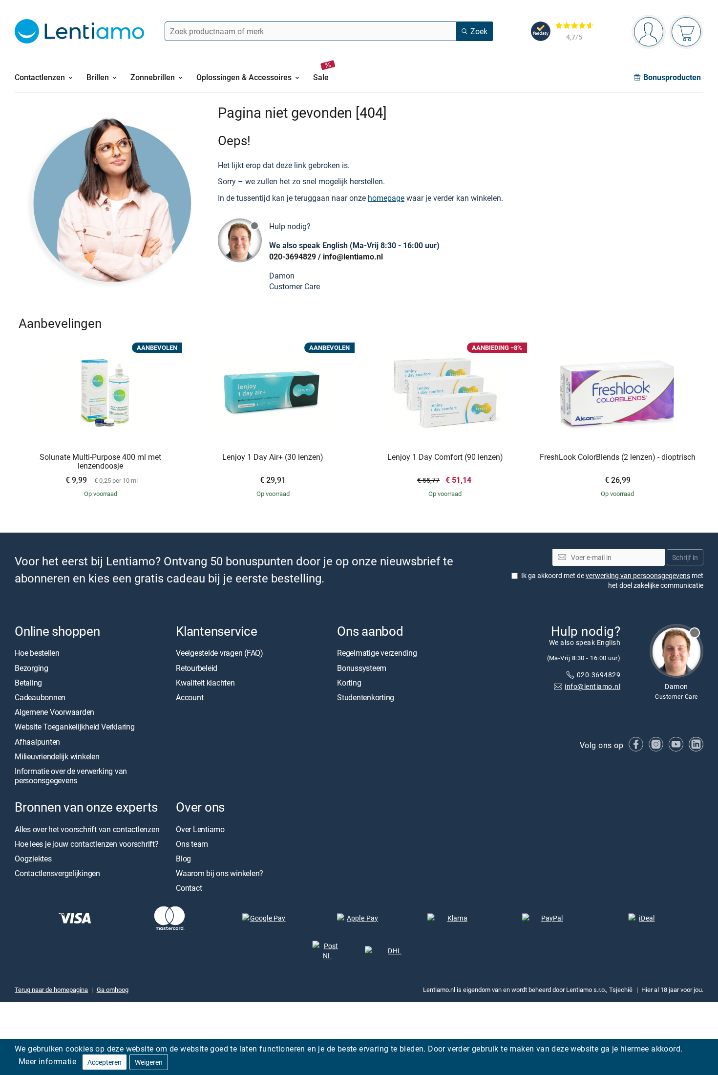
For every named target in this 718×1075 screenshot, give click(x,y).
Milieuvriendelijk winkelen (57, 756)
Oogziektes (33, 858)
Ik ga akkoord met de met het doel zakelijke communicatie (612, 580)
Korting (349, 682)
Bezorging (31, 668)
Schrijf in (685, 557)
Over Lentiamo (200, 829)
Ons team (192, 843)
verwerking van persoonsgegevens (638, 575)
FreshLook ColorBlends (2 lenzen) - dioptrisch (618, 457)
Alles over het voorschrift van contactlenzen (87, 829)
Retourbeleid (196, 668)
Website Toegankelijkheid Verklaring (75, 727)
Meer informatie (47, 1061)
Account (189, 697)
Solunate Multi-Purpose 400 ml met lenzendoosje (100, 461)
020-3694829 (292, 256)
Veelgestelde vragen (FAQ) (219, 653)
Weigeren (149, 1062)
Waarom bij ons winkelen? (219, 873)
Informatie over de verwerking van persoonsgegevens (71, 776)
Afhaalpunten (37, 741)
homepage (386, 198)
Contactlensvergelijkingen (57, 873)
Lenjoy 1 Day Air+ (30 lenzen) (272, 457)
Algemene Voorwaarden (54, 712)
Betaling (28, 682)
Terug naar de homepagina (51, 990)
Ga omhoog (112, 990)
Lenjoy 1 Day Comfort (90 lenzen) (445, 457)
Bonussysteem (361, 668)
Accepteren (104, 1062)
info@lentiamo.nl (353, 256)
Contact (189, 887)
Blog (183, 858)
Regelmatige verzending (377, 653)
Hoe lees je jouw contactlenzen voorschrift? (87, 843)
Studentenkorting (365, 697)
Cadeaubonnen (40, 697)
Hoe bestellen (37, 653)
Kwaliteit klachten (205, 682)
